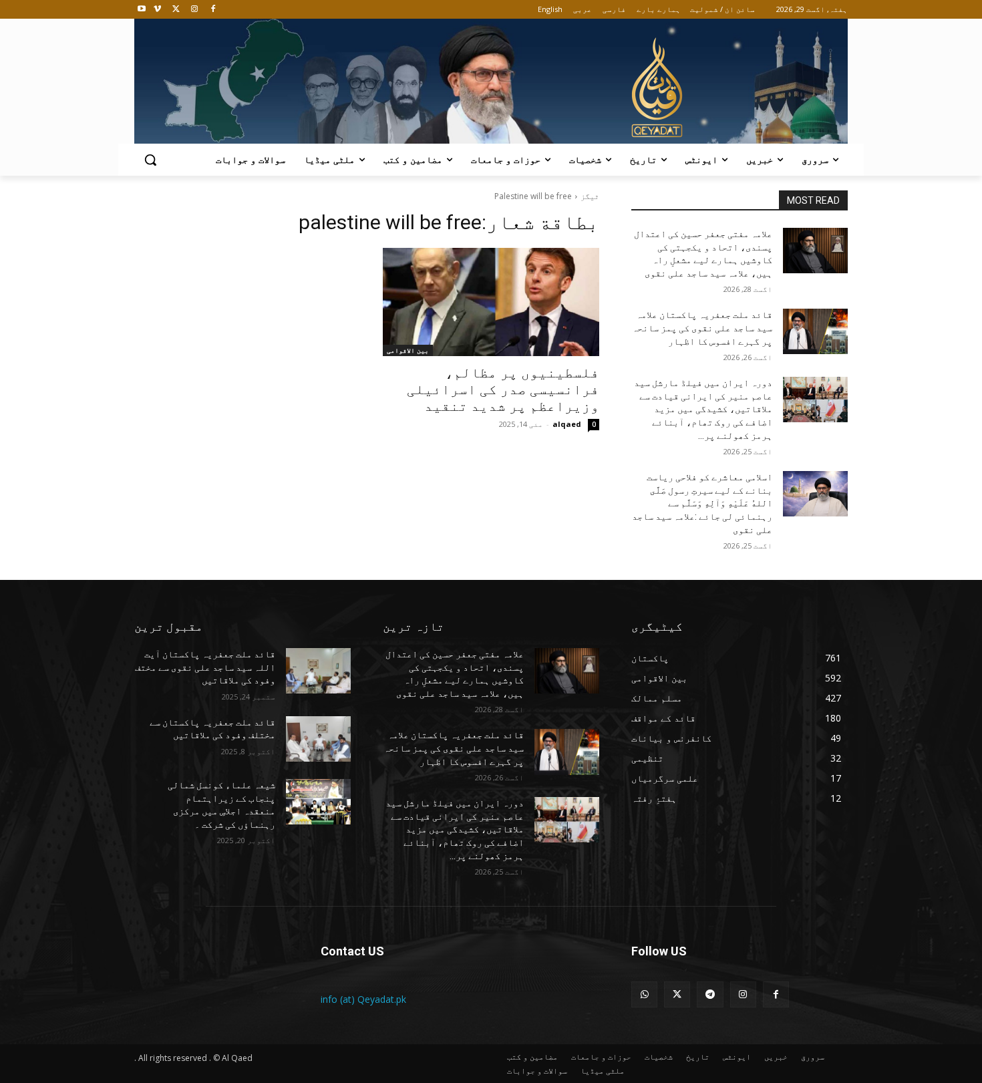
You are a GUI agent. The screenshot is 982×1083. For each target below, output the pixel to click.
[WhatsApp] (644, 994)
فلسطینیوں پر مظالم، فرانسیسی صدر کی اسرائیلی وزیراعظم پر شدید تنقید (503, 389)
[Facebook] (212, 9)
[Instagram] (194, 9)
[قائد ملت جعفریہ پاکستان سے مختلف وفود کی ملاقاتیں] (318, 739)
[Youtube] (142, 9)
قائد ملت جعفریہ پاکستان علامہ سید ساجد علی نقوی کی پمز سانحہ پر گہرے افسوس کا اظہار (702, 327)
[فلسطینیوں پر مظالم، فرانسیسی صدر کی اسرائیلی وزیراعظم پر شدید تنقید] (491, 302)
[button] (150, 160)
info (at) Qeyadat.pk (363, 999)
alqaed (566, 424)
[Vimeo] (157, 9)
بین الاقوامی (408, 350)
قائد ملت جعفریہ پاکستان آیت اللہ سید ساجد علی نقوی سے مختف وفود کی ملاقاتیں (205, 667)
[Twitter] (176, 9)
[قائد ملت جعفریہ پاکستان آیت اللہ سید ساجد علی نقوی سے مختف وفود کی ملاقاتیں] (318, 670)
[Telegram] (710, 994)
